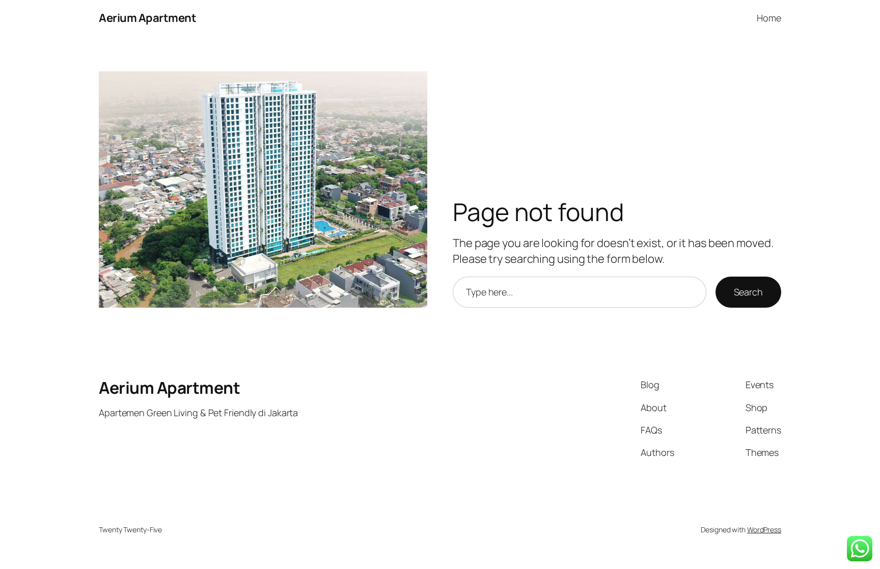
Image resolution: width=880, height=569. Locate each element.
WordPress (764, 529)
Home (769, 18)
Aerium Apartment (147, 17)
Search (748, 292)
